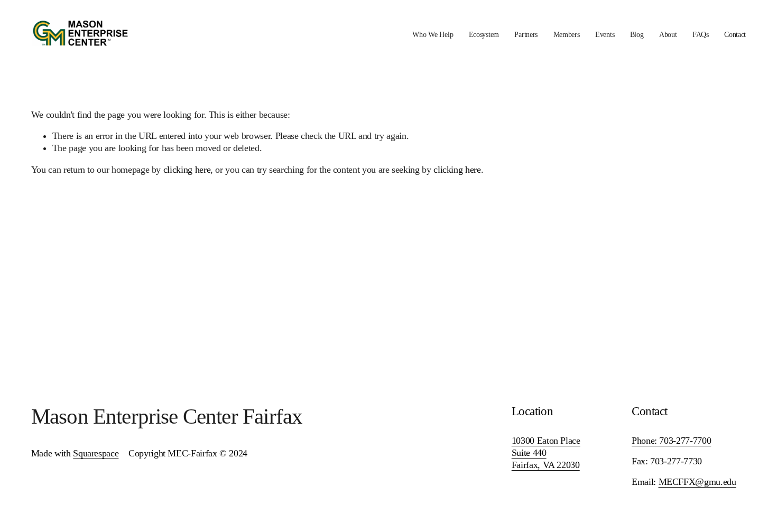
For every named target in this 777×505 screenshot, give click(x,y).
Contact (735, 34)
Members (566, 34)
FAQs (700, 34)
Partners (526, 34)
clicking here (186, 169)
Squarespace (95, 453)
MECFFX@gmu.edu (697, 481)
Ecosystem (484, 34)
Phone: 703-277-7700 (671, 440)
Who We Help (432, 34)
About (668, 34)
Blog (637, 34)
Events (604, 34)
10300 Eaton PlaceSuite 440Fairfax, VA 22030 (546, 452)
